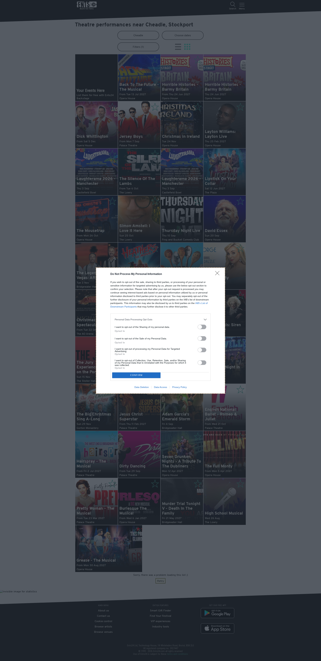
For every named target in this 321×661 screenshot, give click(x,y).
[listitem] (160, 319)
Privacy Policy (179, 387)
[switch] (202, 327)
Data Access (160, 387)
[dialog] (160, 330)
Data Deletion (141, 387)
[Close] (218, 274)
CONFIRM (136, 375)
